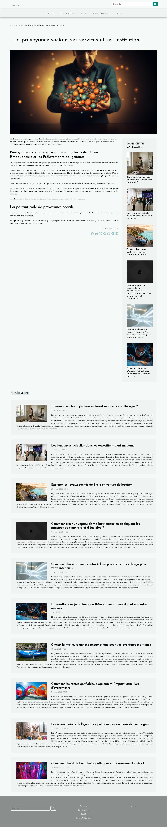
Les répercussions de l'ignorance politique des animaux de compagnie (100, 724)
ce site (56, 165)
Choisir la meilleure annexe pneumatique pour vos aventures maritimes (101, 644)
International (67, 13)
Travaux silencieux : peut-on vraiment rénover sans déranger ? (139, 179)
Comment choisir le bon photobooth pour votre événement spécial (97, 763)
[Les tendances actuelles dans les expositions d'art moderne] (140, 199)
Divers (119, 13)
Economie (49, 13)
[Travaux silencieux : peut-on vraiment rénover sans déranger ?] (140, 163)
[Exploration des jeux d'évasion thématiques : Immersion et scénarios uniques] (140, 354)
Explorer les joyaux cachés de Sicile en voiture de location (136, 252)
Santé (83, 13)
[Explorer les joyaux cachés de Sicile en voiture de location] (140, 235)
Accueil (12, 25)
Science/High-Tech (101, 13)
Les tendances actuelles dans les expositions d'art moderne (139, 216)
